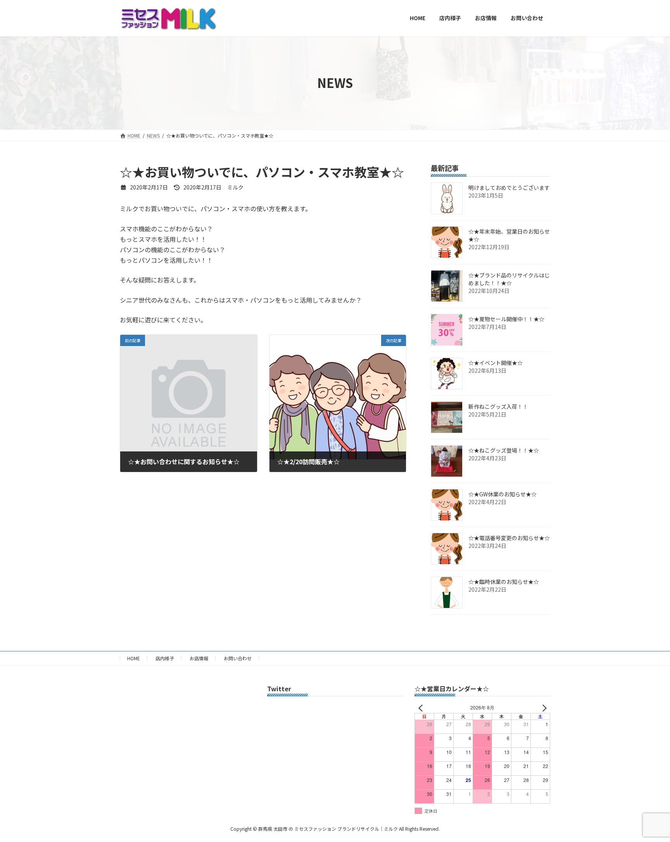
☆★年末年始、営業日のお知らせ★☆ (509, 235)
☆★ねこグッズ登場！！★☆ (503, 450)
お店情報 (199, 658)
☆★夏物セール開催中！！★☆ (506, 319)
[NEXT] (542, 707)
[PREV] (421, 707)
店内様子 (164, 658)
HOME (133, 658)
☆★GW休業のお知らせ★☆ (502, 494)
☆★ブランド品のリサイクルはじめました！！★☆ (509, 279)
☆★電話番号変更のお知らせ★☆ (509, 538)
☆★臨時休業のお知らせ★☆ (503, 581)
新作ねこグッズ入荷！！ (498, 406)
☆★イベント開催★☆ (495, 363)
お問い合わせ (238, 658)
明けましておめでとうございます (509, 187)
